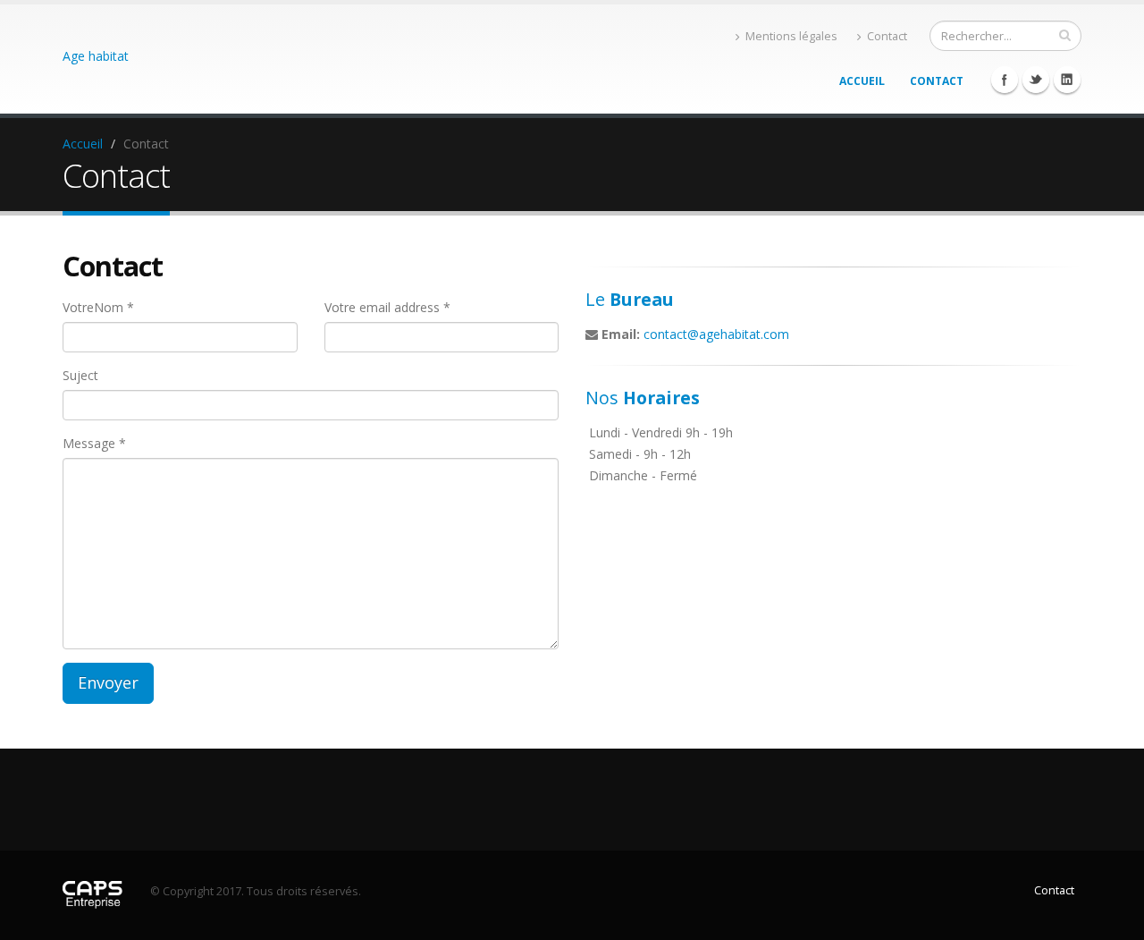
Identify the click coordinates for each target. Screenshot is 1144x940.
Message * (94, 443)
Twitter (1035, 79)
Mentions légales (791, 36)
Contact (887, 36)
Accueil (862, 81)
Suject (80, 375)
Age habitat (96, 55)
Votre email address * (387, 307)
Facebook (1004, 79)
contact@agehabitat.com (716, 334)
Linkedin (1067, 79)
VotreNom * (98, 307)
